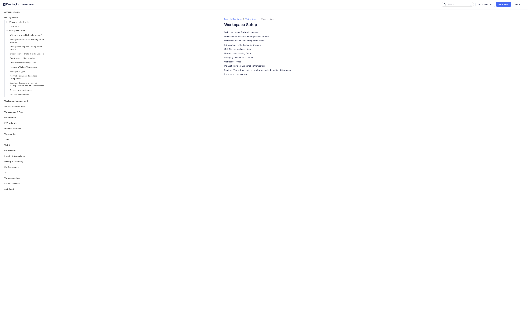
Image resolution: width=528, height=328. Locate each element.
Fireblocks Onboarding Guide (23, 63)
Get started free (485, 4)
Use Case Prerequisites (19, 94)
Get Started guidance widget (23, 58)
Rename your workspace (20, 90)
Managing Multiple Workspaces (23, 67)
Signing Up (14, 26)
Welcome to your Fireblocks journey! (26, 35)
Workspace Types (18, 71)
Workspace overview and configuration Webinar (27, 40)
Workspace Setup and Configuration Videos (26, 48)
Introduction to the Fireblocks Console (27, 54)
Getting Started (251, 19)
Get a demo (503, 4)
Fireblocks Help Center (233, 19)
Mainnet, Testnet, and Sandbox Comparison (23, 77)
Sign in (517, 4)
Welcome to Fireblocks (19, 22)
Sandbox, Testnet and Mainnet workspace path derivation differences (27, 84)
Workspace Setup (17, 31)
